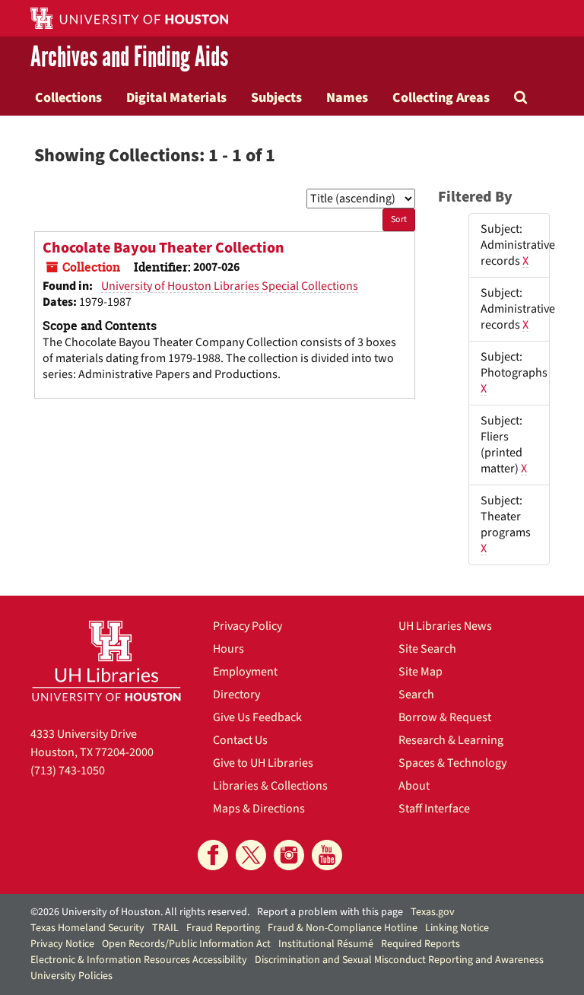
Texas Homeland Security (87, 928)
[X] (251, 855)
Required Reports (420, 944)
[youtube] (327, 855)
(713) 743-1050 (67, 770)
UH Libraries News (445, 626)
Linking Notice (457, 928)
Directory (236, 694)
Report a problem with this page (330, 912)
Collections (68, 97)
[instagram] (289, 855)
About (414, 785)
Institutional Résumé (325, 944)
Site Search (427, 649)
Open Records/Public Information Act (186, 944)
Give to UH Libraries (263, 763)
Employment (245, 671)
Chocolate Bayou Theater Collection (163, 248)
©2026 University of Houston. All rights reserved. (139, 912)
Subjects (276, 97)
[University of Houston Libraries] (106, 660)
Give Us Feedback (257, 717)
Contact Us (240, 740)
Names (347, 97)
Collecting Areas (441, 97)
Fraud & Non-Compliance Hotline (342, 928)
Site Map (420, 671)
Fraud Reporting (223, 928)
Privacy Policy (247, 626)
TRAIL (165, 928)
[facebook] (213, 855)
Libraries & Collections (270, 785)
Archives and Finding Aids (129, 58)
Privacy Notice (62, 944)
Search (416, 694)
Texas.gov (433, 912)
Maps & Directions (259, 808)
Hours (228, 649)
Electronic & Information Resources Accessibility (138, 960)
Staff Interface (434, 808)
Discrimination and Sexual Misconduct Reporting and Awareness (399, 960)
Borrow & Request (444, 717)
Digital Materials (176, 97)
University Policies (71, 976)
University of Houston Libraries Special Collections (229, 286)
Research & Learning (450, 740)
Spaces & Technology (452, 763)
